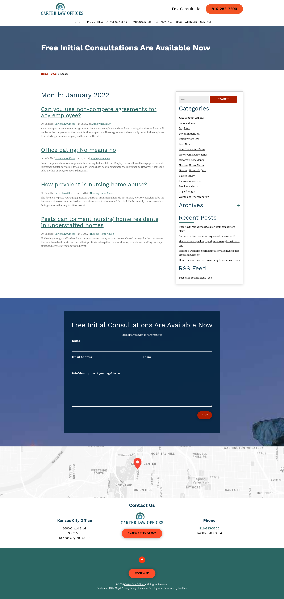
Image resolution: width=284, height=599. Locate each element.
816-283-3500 (224, 9)
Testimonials (163, 22)
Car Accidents (187, 123)
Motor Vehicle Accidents (193, 154)
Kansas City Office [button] (142, 533)
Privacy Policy (128, 588)
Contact (205, 22)
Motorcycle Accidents (191, 160)
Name (76, 340)
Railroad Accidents (190, 181)
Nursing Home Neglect (192, 170)
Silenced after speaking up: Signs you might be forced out (209, 243)
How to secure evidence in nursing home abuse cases (209, 260)
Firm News (185, 144)
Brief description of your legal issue (96, 373)
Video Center (142, 22)
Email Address (82, 357)
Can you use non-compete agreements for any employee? (98, 112)
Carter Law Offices (65, 123)
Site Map (115, 588)
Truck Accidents (188, 186)
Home (76, 22)
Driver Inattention (189, 133)
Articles (191, 22)
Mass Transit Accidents (192, 149)
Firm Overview (93, 22)
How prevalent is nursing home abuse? (94, 184)
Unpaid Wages (187, 191)
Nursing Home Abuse (102, 193)
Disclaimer (103, 588)
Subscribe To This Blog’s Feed (195, 277)
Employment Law (101, 123)
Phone (147, 357)
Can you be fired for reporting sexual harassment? (207, 236)
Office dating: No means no (78, 150)
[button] (281, 578)
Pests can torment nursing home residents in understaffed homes (99, 222)
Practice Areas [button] (116, 22)
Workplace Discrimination (194, 196)
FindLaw (183, 588)
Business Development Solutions (156, 588)
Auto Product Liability (191, 117)
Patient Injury (187, 175)
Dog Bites (184, 128)
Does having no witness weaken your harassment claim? (207, 228)
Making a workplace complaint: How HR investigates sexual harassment (209, 252)
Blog (178, 22)
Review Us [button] (142, 573)
